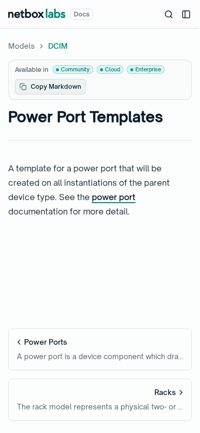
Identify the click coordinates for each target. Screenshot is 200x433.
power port (113, 197)
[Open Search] (168, 14)
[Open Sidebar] (186, 14)
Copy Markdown (56, 86)
